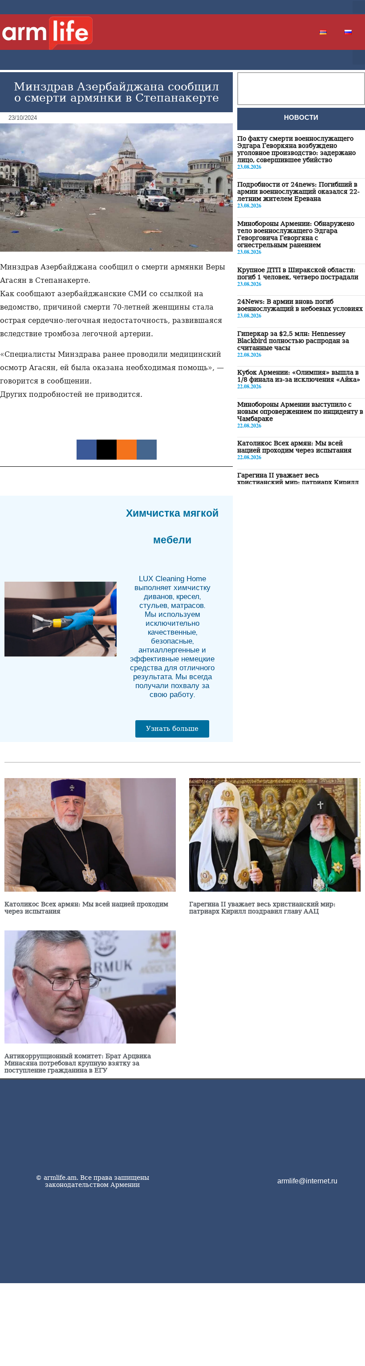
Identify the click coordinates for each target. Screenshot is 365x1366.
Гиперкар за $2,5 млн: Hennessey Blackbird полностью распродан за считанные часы (293, 340)
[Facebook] (293, 7)
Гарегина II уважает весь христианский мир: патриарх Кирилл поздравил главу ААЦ (298, 482)
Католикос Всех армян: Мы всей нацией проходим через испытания (294, 447)
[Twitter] (307, 7)
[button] (359, 7)
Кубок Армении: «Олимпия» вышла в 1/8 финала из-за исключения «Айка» (299, 376)
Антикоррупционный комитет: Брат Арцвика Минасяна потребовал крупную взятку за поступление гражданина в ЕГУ (77, 1063)
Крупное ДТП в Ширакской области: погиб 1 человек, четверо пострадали (297, 273)
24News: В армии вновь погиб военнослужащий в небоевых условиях (300, 305)
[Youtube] (321, 7)
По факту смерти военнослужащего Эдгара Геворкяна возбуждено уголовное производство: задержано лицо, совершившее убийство (296, 149)
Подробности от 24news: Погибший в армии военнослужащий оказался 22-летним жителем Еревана (298, 191)
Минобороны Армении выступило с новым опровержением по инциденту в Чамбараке (300, 411)
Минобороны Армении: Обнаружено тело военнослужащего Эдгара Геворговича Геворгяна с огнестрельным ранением (295, 234)
